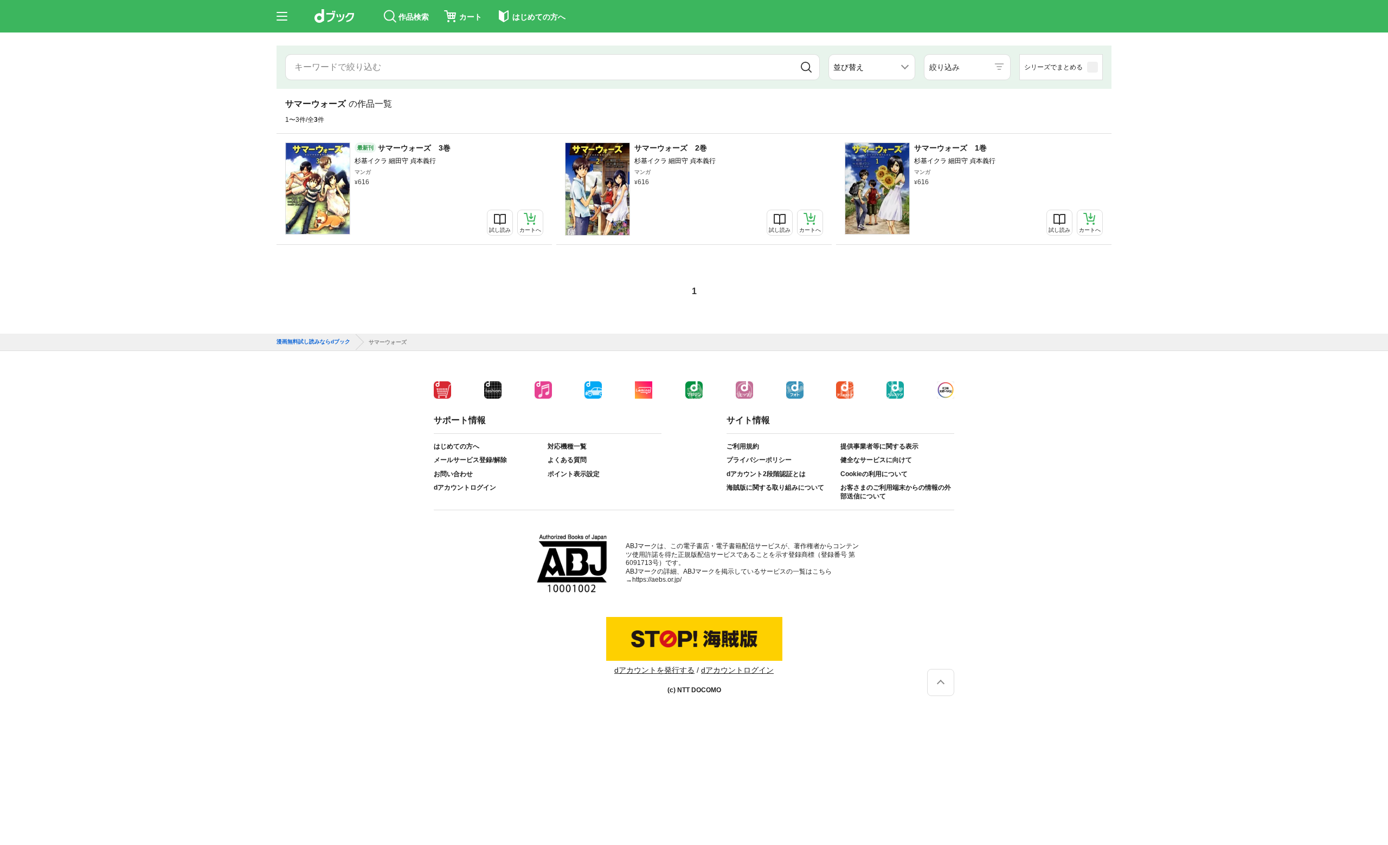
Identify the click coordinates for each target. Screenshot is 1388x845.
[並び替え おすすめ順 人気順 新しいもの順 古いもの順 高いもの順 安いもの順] (871, 67)
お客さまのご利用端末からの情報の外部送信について (895, 492)
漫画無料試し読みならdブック (313, 341)
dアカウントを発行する (654, 670)
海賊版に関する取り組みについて (775, 487)
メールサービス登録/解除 (470, 460)
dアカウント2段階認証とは (766, 474)
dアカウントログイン (465, 487)
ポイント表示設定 (574, 474)
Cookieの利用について (874, 474)
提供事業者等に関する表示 (879, 446)
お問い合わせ (453, 474)
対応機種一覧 (567, 446)
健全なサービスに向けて (876, 460)
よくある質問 (567, 460)
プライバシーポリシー (759, 460)
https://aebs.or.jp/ (657, 579)
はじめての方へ (456, 446)
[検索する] (806, 67)
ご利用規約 (743, 446)
